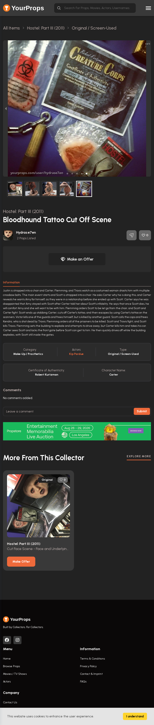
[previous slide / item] (6, 108)
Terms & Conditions (92, 658)
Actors (7, 681)
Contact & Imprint (91, 674)
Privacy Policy (88, 666)
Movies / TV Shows (15, 674)
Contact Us (10, 702)
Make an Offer (80, 259)
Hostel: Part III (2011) (23, 211)
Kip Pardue (76, 354)
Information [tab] (11, 282)
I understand (135, 716)
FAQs (83, 681)
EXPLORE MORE (139, 456)
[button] (67, 173)
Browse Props (11, 666)
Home (7, 658)
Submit (142, 411)
